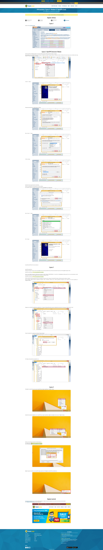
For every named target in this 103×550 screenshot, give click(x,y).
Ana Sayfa (26, 533)
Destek (35, 536)
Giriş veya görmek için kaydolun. (39, 272)
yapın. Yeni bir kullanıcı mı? (53, 14)
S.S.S (35, 539)
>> (52, 3)
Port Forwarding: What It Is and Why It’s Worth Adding (69, 539)
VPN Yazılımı (27, 535)
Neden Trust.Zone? (37, 533)
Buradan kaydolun (61, 14)
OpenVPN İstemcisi (32, 25)
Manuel (35, 540)
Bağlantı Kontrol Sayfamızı (31, 501)
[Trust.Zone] (29, 6)
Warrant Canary (27, 540)
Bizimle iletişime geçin (38, 535)
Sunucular (27, 536)
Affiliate (26, 542)
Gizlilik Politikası (28, 539)
